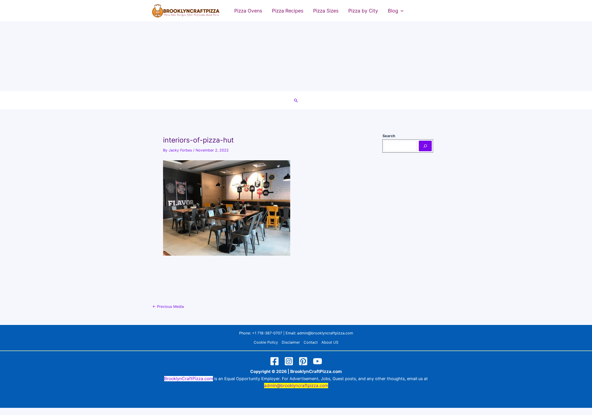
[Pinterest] (303, 361)
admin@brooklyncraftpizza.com (325, 333)
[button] (401, 11)
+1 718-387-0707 (267, 333)
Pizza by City (363, 11)
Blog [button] (393, 11)
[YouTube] (317, 361)
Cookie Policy (266, 342)
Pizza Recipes (287, 11)
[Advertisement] (296, 56)
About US (329, 342)
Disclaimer (291, 342)
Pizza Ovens (248, 11)
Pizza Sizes (326, 11)
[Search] (425, 146)
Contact (311, 342)
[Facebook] (274, 361)
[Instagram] (288, 361)
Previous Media (168, 306)
